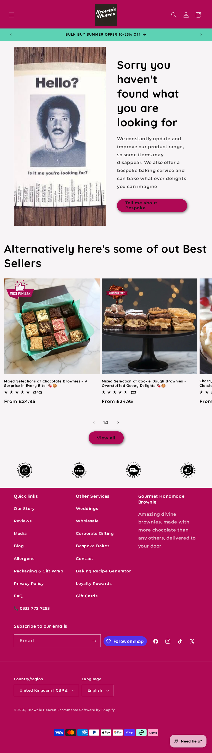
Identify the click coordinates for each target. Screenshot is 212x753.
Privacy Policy (29, 583)
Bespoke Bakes (92, 545)
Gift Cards (86, 595)
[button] (12, 15)
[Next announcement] (201, 34)
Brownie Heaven (42, 710)
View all (106, 438)
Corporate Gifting (95, 533)
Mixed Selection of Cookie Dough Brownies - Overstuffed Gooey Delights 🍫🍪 (144, 383)
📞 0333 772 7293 (32, 608)
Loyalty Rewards (94, 583)
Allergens (24, 558)
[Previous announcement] (11, 34)
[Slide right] (118, 422)
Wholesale (87, 520)
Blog (19, 545)
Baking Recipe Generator (103, 571)
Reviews (22, 520)
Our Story (24, 508)
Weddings (87, 508)
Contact (84, 558)
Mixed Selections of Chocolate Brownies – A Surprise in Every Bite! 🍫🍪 (45, 383)
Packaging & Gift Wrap (38, 571)
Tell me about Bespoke (141, 205)
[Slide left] (94, 422)
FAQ (18, 595)
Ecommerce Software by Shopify (86, 710)
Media (20, 533)
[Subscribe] (94, 640)
